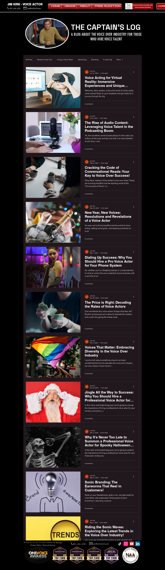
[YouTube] (131, 543)
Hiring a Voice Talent (65, 60)
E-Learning (107, 60)
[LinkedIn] (137, 543)
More (119, 60)
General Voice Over (44, 60)
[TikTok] (120, 543)
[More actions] (134, 72)
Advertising (82, 60)
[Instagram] (125, 543)
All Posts (29, 60)
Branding (94, 60)
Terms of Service (49, 545)
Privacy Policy (35, 545)
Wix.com (59, 542)
